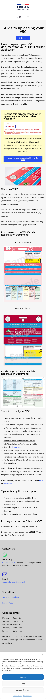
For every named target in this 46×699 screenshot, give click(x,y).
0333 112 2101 (8, 562)
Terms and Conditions (11, 597)
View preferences (23, 690)
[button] (42, 655)
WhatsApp (7, 483)
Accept (23, 677)
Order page (17, 447)
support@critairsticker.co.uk (13, 582)
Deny (23, 683)
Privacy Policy (27, 696)
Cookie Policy (17, 696)
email (41, 480)
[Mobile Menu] (28, 17)
